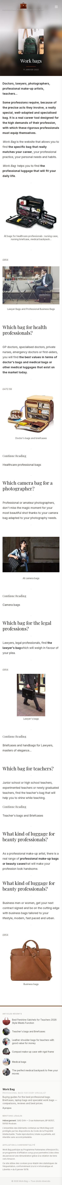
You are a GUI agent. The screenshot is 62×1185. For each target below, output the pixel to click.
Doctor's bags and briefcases (31, 438)
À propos (7, 1108)
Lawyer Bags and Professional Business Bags (31, 309)
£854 (5, 259)
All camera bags (31, 578)
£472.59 (7, 389)
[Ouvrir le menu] (56, 7)
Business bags (31, 984)
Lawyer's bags (31, 718)
